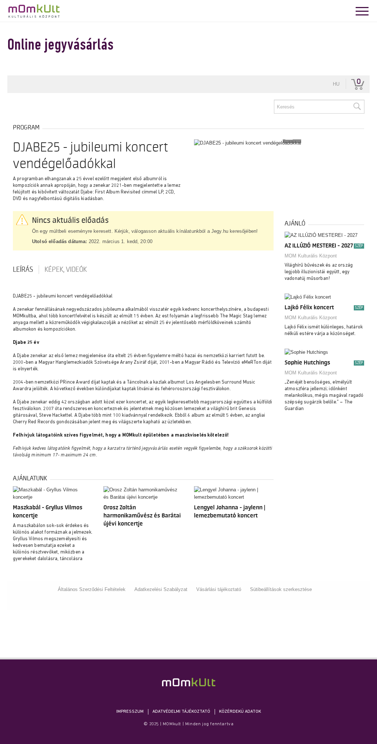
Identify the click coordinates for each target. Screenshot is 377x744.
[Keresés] (356, 107)
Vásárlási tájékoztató (218, 589)
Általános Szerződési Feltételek (92, 589)
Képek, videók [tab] (66, 270)
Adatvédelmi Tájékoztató (181, 711)
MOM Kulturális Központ (311, 256)
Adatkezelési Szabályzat (160, 589)
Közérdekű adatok (240, 711)
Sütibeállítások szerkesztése (281, 589)
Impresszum (130, 711)
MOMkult (34, 11)
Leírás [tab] (23, 270)
